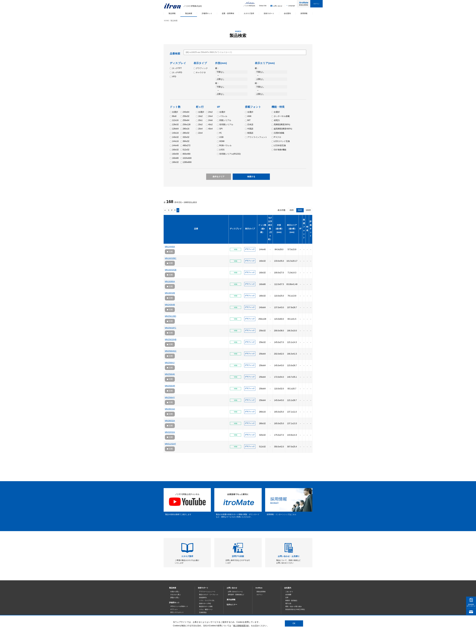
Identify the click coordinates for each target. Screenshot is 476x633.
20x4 (200, 129)
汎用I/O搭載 (279, 133)
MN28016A (170, 409)
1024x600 (187, 158)
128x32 (175, 124)
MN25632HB (170, 340)
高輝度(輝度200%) (282, 124)
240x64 (186, 112)
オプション (174, 609)
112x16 (175, 120)
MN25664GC (171, 351)
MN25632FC (170, 328)
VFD (174, 76)
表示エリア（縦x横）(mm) (292, 228)
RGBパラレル (225, 145)
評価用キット (174, 603)
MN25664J (170, 363)
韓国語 (250, 133)
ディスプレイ (236, 229)
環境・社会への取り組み (293, 606)
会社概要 (288, 594)
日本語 (250, 124)
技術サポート (203, 588)
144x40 (175, 145)
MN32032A (170, 432)
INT (249, 120)
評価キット (311, 228)
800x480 (186, 154)
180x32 (175, 162)
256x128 (186, 124)
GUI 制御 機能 (280, 150)
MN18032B (170, 293)
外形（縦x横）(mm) (278, 228)
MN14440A (170, 247)
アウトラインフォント (257, 137)
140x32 (175, 137)
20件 (292, 210)
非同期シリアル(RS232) (230, 154)
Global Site (263, 6)
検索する (251, 177)
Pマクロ (277, 137)
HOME (166, 21)
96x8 (174, 116)
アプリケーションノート (207, 591)
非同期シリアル (226, 124)
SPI (221, 129)
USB (221, 137)
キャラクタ (201, 72)
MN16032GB (170, 270)
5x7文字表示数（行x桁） (270, 228)
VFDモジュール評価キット (179, 606)
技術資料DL (203, 597)
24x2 (210, 112)
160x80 (175, 158)
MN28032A (170, 421)
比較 (171, 251)
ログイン (316, 4)
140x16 (175, 133)
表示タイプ (250, 229)
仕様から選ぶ (174, 591)
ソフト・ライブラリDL (206, 600)
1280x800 (187, 162)
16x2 (200, 116)
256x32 (186, 116)
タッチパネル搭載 (282, 116)
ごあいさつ (289, 591)
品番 (196, 229)
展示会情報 (231, 600)
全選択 (175, 112)
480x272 (186, 145)
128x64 (175, 129)
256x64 (186, 120)
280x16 (186, 129)
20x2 (200, 124)
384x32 (186, 141)
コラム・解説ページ (205, 609)
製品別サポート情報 (205, 606)
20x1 (200, 120)
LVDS (221, 150)
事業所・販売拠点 (291, 600)
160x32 (175, 150)
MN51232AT (170, 444)
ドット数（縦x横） (262, 228)
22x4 (200, 133)
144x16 (175, 141)
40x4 (210, 129)
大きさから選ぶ (175, 594)
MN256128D (170, 316)
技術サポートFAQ (205, 603)
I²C (220, 133)
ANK (249, 116)
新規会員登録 (303, 5)
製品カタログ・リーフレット (208, 594)
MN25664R (170, 386)
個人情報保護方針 (241, 625)
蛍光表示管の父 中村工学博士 (295, 609)
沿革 (286, 597)
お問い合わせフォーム (235, 591)
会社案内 (287, 588)
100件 (308, 210)
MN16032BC (170, 258)
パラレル (223, 116)
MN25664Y (170, 398)
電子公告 (288, 603)
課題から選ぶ (174, 597)
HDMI (221, 141)
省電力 (277, 120)
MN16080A (170, 281)
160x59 (175, 154)
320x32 (186, 137)
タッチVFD (177, 72)
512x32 (186, 150)
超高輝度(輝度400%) (283, 129)
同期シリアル (225, 120)
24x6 (210, 120)
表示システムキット (177, 612)
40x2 (210, 124)
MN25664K (170, 374)
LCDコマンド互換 (282, 141)
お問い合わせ (232, 588)
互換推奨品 (203, 612)
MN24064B (170, 305)
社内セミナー (232, 604)
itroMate (258, 588)
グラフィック (202, 68)
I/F (300, 229)
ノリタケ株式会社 (247, 6)
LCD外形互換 (280, 145)
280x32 (186, 133)
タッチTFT (177, 68)
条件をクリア (218, 177)
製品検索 (172, 588)
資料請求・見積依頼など (236, 594)
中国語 (250, 129)
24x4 (210, 116)
